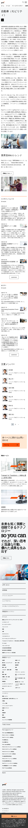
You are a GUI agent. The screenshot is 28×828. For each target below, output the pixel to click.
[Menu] (26, 2)
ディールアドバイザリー (17, 5)
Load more (14, 277)
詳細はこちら (6, 173)
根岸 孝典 (11, 388)
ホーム (2, 5)
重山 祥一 (11, 379)
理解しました (14, 816)
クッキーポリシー (8, 826)
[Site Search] (23, 2)
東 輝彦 (11, 370)
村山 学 (11, 396)
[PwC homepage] (3, 2)
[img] (2, 20)
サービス (8, 5)
